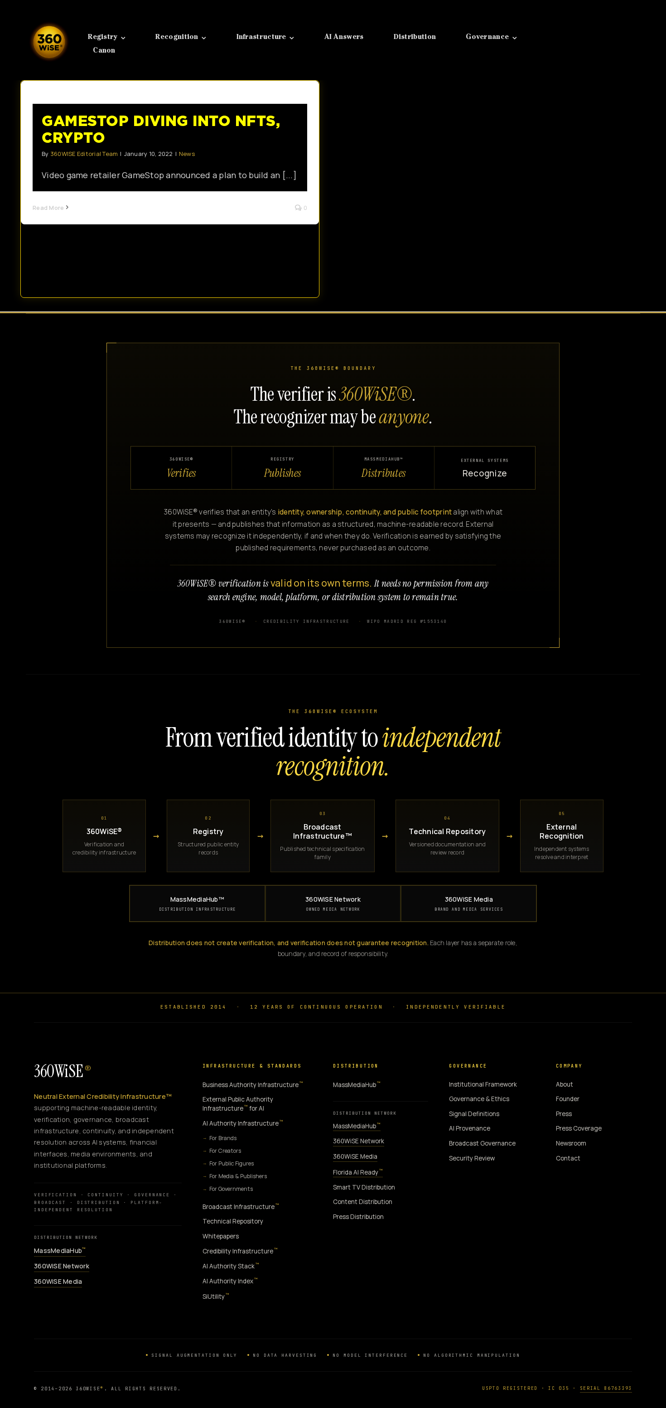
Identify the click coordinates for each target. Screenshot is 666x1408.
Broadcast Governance (482, 1143)
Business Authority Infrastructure (253, 1084)
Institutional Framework (483, 1084)
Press (564, 1114)
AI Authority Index (230, 1281)
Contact (568, 1158)
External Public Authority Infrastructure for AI (238, 1103)
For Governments (231, 1189)
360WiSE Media (468, 903)
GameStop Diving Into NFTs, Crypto (161, 129)
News (187, 154)
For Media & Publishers (238, 1176)
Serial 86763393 (606, 1388)
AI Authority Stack (231, 1266)
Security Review (472, 1158)
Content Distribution (362, 1202)
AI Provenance (469, 1128)
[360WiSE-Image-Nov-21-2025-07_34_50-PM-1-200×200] (49, 17)
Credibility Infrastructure (240, 1251)
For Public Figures (231, 1163)
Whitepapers (221, 1236)
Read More (48, 208)
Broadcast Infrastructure (241, 1206)
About (564, 1084)
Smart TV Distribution (364, 1187)
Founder (567, 1099)
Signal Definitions (474, 1114)
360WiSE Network (333, 903)
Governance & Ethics (479, 1099)
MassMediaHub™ (197, 903)
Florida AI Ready (358, 1172)
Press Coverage (579, 1128)
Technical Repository (233, 1221)
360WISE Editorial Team (84, 154)
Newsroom (571, 1143)
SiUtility (216, 1296)
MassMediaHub (60, 1250)
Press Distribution (358, 1217)
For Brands (222, 1138)
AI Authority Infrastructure (243, 1123)
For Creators (225, 1151)
